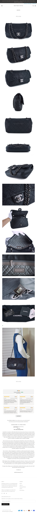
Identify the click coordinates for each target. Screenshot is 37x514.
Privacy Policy (22, 490)
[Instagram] (4, 493)
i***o (21, 409)
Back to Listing (18, 16)
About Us (21, 485)
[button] (6, 403)
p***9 (5, 398)
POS (3, 511)
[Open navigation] (1, 5)
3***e (5, 409)
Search (21, 483)
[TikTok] (6, 493)
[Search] (33, 5)
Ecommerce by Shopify (9, 511)
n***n (21, 398)
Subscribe (5, 504)
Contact (21, 488)
